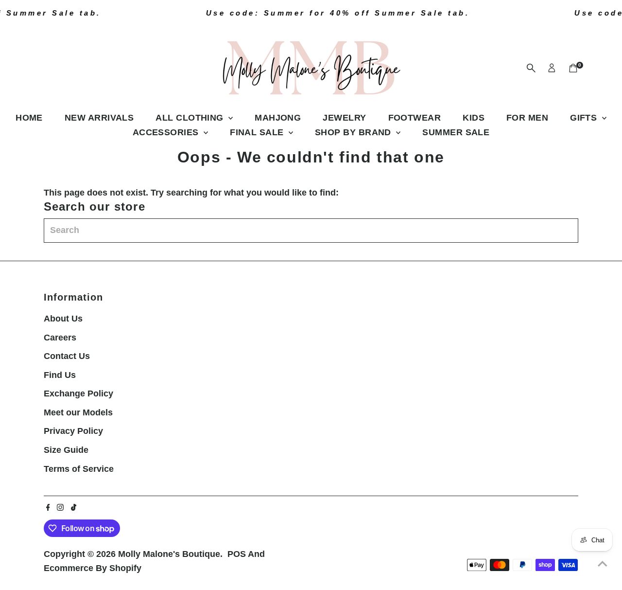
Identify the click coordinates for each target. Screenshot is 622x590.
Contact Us (67, 356)
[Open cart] (573, 68)
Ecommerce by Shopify (92, 568)
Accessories (167, 132)
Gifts (585, 118)
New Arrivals (99, 118)
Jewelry (344, 118)
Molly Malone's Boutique (169, 554)
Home (29, 118)
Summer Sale (455, 132)
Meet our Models (78, 412)
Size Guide (66, 450)
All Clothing (191, 118)
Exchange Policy (78, 393)
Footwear (414, 118)
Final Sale (258, 132)
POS (236, 554)
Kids (473, 118)
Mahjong (278, 118)
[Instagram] (60, 507)
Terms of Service (79, 469)
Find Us (60, 375)
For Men (527, 118)
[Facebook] (48, 507)
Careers (60, 337)
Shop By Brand (354, 132)
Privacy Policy (73, 431)
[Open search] (531, 68)
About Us (63, 318)
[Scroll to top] (602, 563)
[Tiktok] (74, 507)
